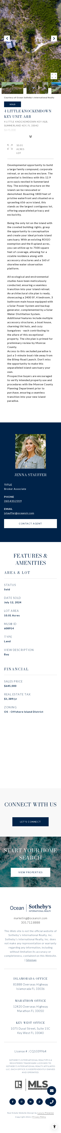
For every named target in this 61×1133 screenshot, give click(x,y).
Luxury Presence (45, 1113)
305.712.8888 (30, 922)
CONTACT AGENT (30, 523)
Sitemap (31, 959)
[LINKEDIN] (30, 1101)
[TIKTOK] (39, 1101)
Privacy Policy (39, 1117)
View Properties (30, 872)
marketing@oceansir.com (30, 918)
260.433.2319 (13, 500)
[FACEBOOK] (12, 1101)
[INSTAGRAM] (21, 1101)
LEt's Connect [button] (30, 821)
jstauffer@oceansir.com (19, 513)
